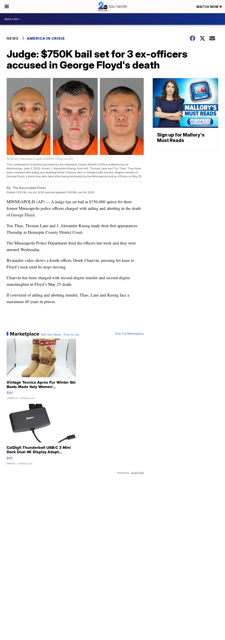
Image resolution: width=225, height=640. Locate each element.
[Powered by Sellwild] (137, 473)
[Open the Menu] (6, 6)
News (13, 38)
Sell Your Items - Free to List (60, 334)
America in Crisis (46, 38)
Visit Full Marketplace (129, 333)
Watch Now (208, 7)
